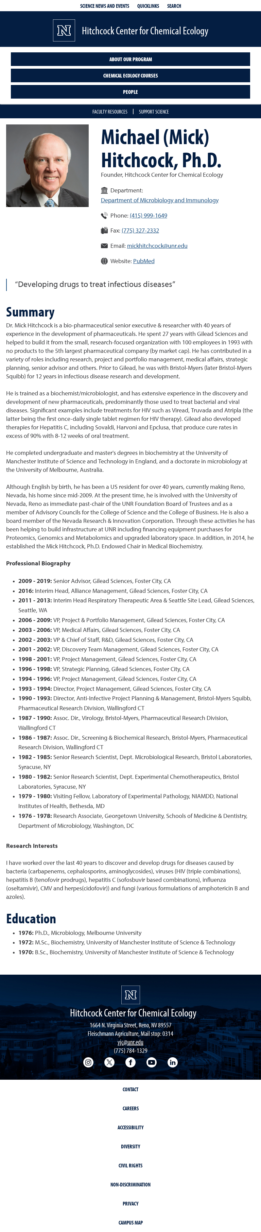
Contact (130, 1089)
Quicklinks (148, 5)
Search (174, 5)
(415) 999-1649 (148, 216)
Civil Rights (130, 1165)
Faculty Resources (109, 111)
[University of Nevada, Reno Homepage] (130, 995)
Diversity (130, 1146)
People (130, 91)
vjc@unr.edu (130, 1042)
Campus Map (131, 1222)
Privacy (130, 1203)
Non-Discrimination (130, 1184)
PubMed (144, 261)
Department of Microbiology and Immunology (160, 201)
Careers (131, 1108)
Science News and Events (104, 5)
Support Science (154, 111)
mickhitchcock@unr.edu (157, 246)
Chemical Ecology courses (130, 75)
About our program (130, 59)
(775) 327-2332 (140, 231)
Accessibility (130, 1127)
